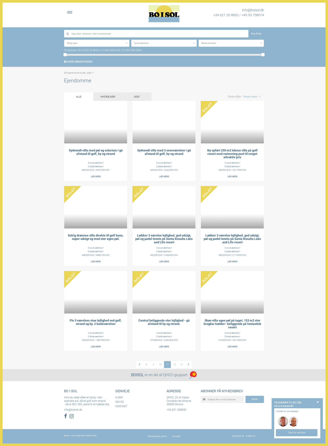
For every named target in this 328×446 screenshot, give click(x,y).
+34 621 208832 (176, 409)
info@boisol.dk (253, 10)
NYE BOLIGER (108, 96)
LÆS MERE (96, 176)
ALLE (78, 96)
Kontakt (176, 436)
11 (167, 364)
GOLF (137, 96)
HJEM (119, 397)
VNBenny (250, 436)
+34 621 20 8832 (225, 15)
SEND (254, 399)
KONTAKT (121, 406)
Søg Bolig (256, 33)
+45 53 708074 (253, 15)
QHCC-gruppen (175, 375)
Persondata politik (157, 436)
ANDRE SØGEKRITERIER (79, 61)
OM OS (119, 401)
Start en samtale (296, 432)
